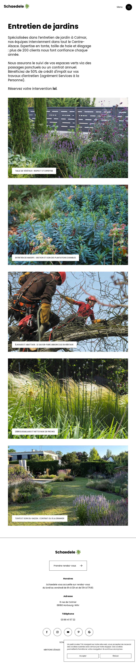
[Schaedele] (16, 7)
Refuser (116, 656)
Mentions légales (52, 650)
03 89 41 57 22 (68, 620)
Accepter (82, 656)
